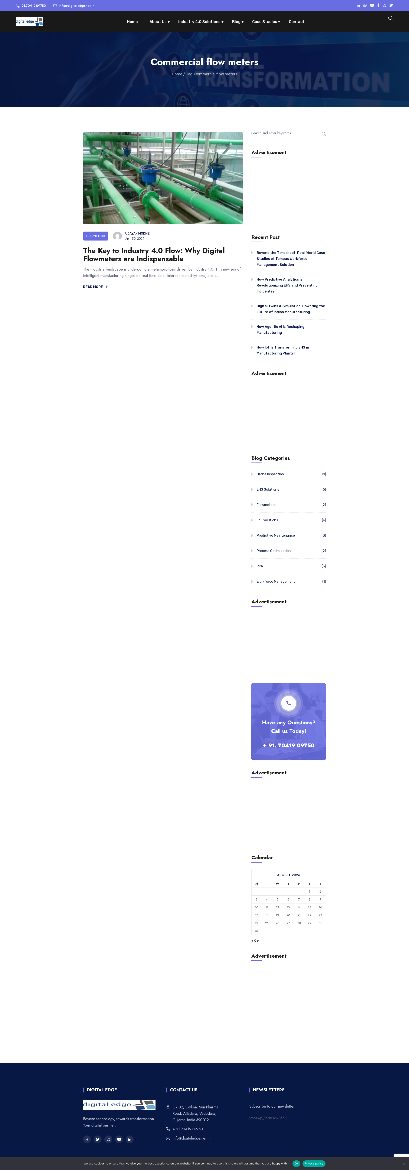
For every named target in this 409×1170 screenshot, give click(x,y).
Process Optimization (274, 551)
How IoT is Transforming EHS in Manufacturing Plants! (283, 350)
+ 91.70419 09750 (188, 1129)
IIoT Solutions (267, 520)
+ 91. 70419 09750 (288, 745)
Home (132, 21)
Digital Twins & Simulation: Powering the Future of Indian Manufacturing (291, 309)
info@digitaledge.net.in (191, 1138)
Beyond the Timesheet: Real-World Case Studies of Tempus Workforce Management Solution (291, 259)
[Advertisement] (288, 195)
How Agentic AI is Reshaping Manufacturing (280, 330)
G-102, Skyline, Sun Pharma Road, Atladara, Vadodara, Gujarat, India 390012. (195, 1113)
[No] (404, 1163)
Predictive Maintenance (276, 535)
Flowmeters (95, 236)
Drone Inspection (270, 474)
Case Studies (264, 21)
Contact (296, 21)
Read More (93, 287)
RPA (260, 566)
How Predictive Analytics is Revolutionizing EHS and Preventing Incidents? (287, 285)
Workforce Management (276, 581)
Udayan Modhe (137, 233)
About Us (158, 21)
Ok (296, 1163)
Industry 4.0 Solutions (199, 21)
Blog (236, 21)
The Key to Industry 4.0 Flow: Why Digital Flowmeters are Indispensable (154, 254)
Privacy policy (314, 1163)
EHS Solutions (268, 489)
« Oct (255, 940)
